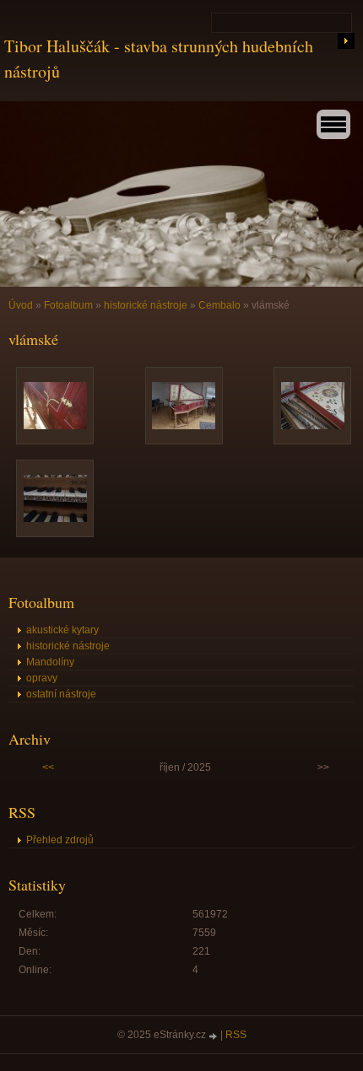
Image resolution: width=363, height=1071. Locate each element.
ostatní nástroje (61, 694)
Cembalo (219, 305)
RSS (236, 1035)
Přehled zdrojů (60, 840)
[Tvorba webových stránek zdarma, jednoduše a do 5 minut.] (214, 1036)
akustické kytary (62, 630)
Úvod (20, 305)
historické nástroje (145, 305)
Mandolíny (50, 662)
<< (48, 767)
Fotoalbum (68, 305)
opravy (41, 678)
